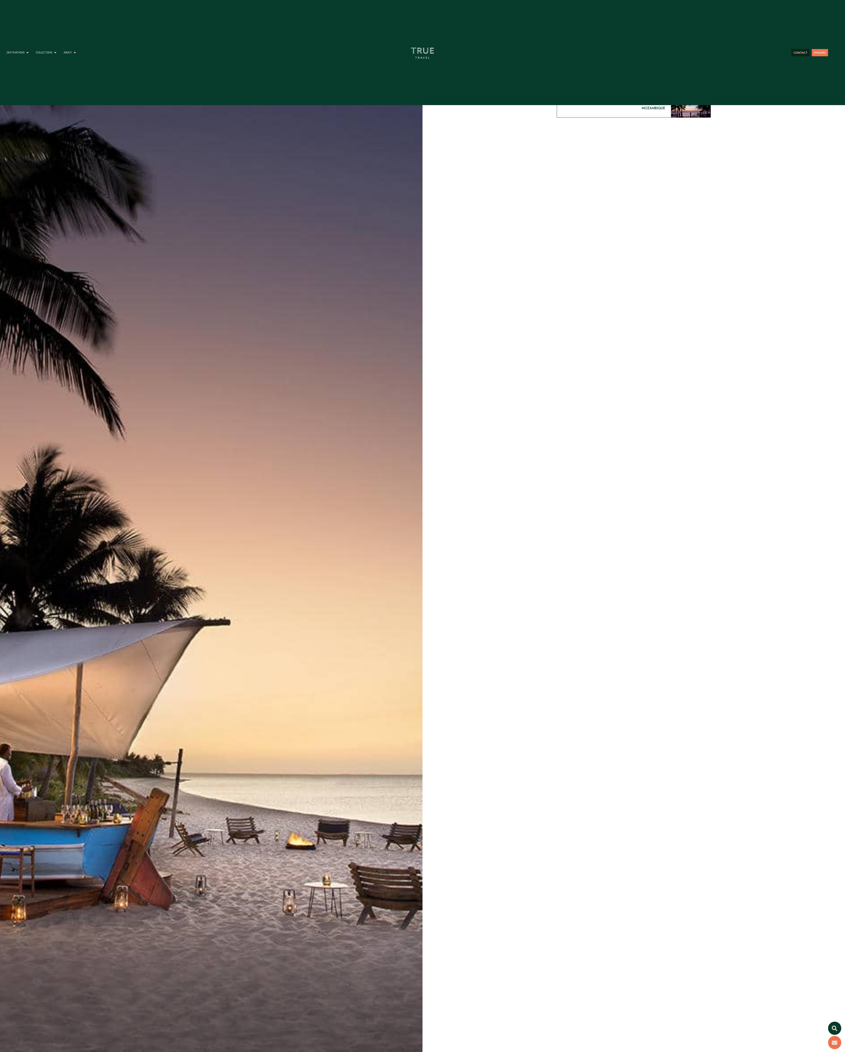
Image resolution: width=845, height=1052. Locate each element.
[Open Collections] (55, 52)
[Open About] (75, 52)
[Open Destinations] (27, 52)
